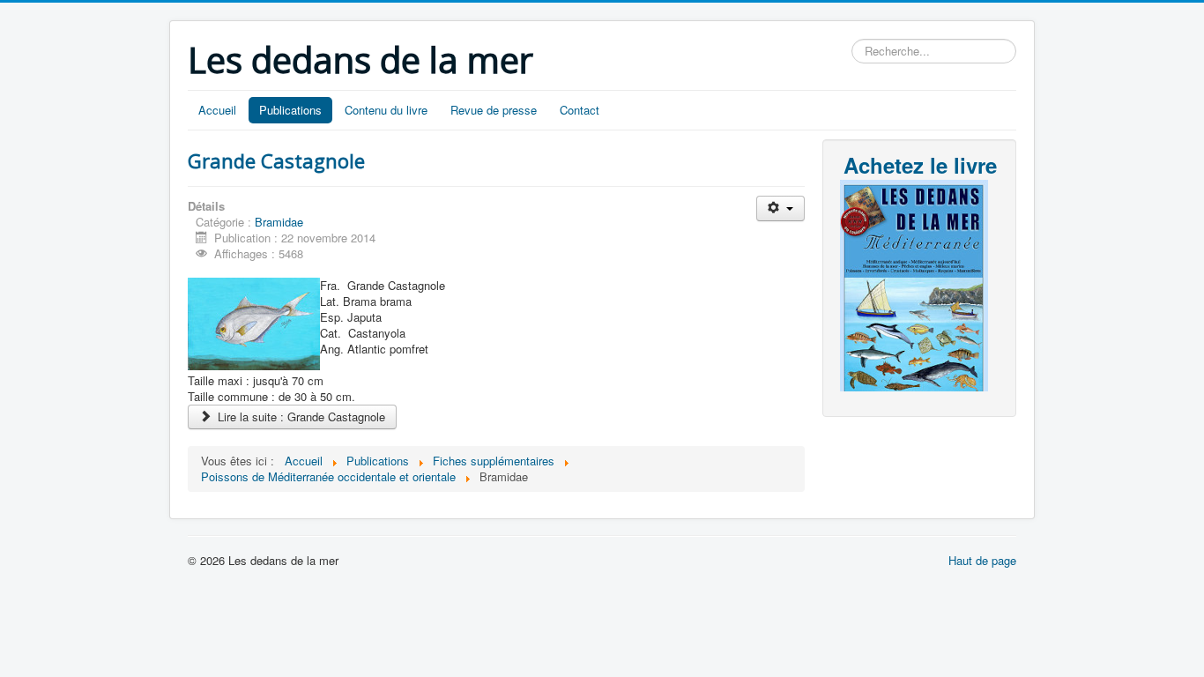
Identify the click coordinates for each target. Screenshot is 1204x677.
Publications (290, 109)
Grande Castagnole (276, 160)
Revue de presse (493, 109)
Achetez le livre (920, 165)
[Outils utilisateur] (780, 208)
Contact (579, 109)
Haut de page (982, 560)
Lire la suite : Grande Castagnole (299, 416)
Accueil (217, 109)
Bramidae (279, 221)
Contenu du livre (386, 109)
